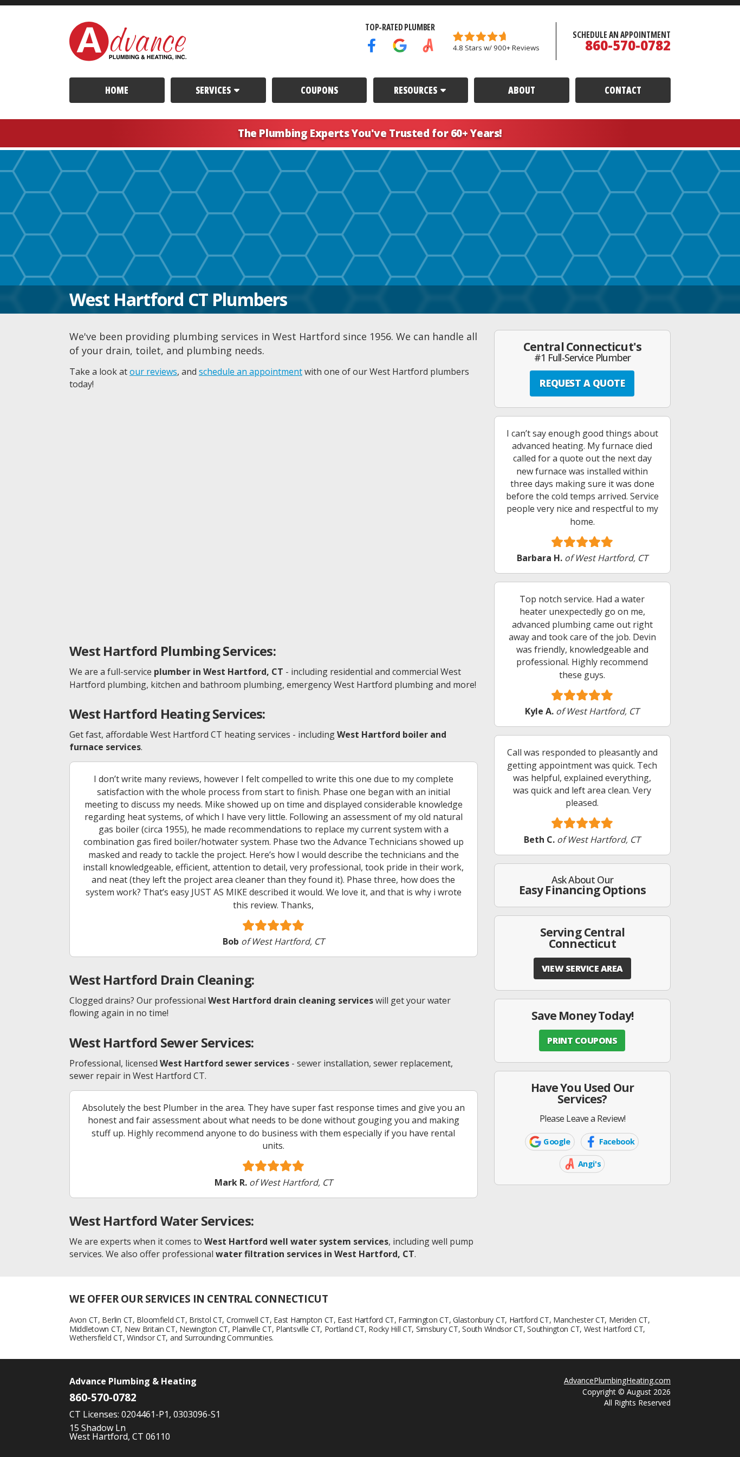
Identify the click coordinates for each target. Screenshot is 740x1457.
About (521, 90)
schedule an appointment (250, 372)
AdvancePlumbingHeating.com (617, 1380)
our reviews (153, 372)
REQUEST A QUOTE (582, 382)
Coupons (319, 90)
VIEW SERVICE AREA (582, 968)
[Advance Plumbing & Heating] (127, 41)
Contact (623, 90)
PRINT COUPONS (582, 1040)
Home (116, 90)
